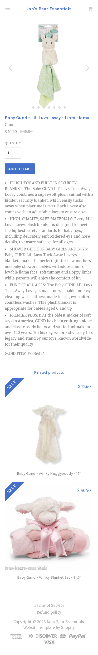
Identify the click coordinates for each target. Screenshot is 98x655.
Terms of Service (49, 605)
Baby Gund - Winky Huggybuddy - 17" (49, 473)
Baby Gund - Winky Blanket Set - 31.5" (49, 577)
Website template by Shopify (49, 627)
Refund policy (49, 612)
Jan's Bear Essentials (49, 8)
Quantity (13, 143)
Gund (10, 124)
